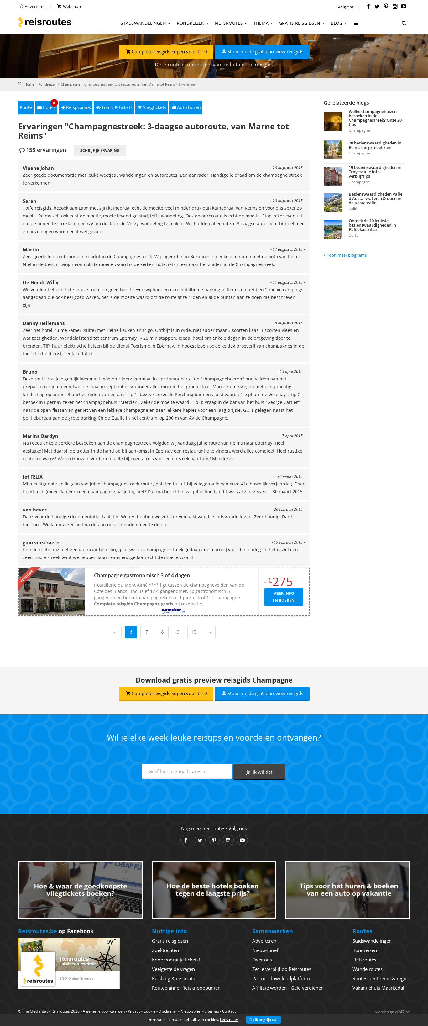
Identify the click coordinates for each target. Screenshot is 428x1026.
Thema (261, 23)
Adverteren (35, 6)
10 (193, 632)
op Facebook (56, 931)
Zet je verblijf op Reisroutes (281, 969)
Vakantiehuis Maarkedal (378, 988)
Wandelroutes (367, 969)
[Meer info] (356, 25)
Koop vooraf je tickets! (176, 959)
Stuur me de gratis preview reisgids (265, 51)
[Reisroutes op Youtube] (404, 7)
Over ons (262, 959)
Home (29, 84)
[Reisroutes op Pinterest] (386, 7)
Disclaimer (168, 1011)
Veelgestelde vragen (173, 969)
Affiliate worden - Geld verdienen (288, 988)
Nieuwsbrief (265, 950)
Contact (229, 1011)
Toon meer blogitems (347, 255)
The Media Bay (35, 1011)
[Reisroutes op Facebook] (368, 7)
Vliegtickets (154, 107)
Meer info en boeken (284, 597)
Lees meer (229, 1019)
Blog (336, 23)
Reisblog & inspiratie (174, 978)
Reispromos (78, 107)
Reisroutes (44, 22)
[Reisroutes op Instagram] (395, 7)
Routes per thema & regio (380, 978)
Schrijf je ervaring (100, 150)
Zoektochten (165, 950)
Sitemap (212, 1011)
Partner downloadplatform (281, 978)
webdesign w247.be (392, 1011)
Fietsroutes (229, 23)
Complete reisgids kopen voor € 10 (169, 51)
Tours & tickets (117, 107)
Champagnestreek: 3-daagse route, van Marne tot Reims (129, 84)
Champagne (70, 84)
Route (26, 107)
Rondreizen (191, 23)
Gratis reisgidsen (299, 23)
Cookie (149, 1011)
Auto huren (189, 107)
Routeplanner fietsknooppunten (186, 988)
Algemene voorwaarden (104, 1011)
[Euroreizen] (173, 611)
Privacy (134, 1011)
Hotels (49, 105)
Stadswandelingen (143, 23)
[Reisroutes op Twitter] (377, 7)
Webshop (71, 6)
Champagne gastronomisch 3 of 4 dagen (142, 575)
